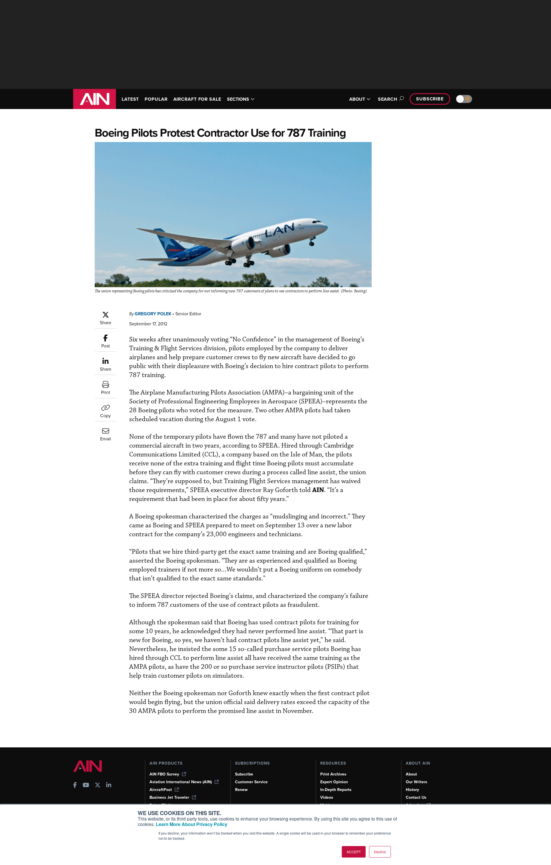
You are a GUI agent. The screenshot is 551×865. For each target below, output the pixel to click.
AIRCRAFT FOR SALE (197, 99)
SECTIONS (238, 99)
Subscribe (430, 99)
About (411, 774)
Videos (326, 797)
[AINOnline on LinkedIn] (108, 785)
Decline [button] (380, 851)
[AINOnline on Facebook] (75, 785)
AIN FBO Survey (164, 774)
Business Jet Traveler (169, 797)
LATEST (130, 99)
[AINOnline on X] (97, 785)
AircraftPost (161, 789)
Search (387, 99)
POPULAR (156, 99)
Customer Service (251, 782)
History (412, 789)
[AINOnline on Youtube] (86, 785)
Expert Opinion (334, 782)
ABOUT (357, 99)
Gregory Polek (153, 313)
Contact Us (416, 797)
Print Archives (333, 774)
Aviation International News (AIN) (181, 782)
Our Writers (416, 782)
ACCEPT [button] (354, 851)
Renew (241, 789)
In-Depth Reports (336, 789)
